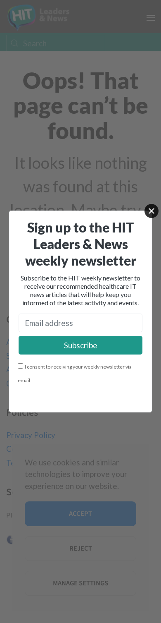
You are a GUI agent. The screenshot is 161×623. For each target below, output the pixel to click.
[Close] (151, 211)
